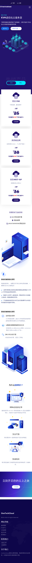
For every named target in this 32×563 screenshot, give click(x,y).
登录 (13, 3)
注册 (20, 3)
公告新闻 (3, 530)
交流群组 (3, 545)
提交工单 (3, 542)
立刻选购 (16, 121)
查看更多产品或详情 (15, 212)
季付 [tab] (20, 83)
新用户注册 (15, 28)
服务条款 (3, 525)
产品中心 (3, 527)
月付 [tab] (11, 83)
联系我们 (3, 534)
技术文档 (3, 532)
